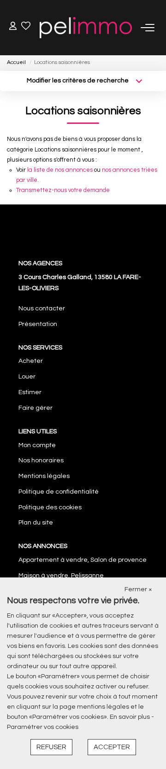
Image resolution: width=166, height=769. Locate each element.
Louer (27, 376)
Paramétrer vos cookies (42, 727)
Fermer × (138, 589)
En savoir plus (130, 717)
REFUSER (51, 747)
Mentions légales (44, 476)
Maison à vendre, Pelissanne (61, 575)
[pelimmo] (86, 28)
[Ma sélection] (25, 27)
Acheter (30, 361)
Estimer (30, 392)
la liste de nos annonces (60, 170)
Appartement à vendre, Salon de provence (82, 560)
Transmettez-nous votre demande (63, 190)
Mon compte (37, 445)
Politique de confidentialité (58, 492)
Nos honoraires (41, 460)
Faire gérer (35, 408)
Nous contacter (41, 308)
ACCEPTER (112, 747)
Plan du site (35, 522)
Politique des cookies (50, 507)
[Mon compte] (13, 27)
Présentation (37, 324)
